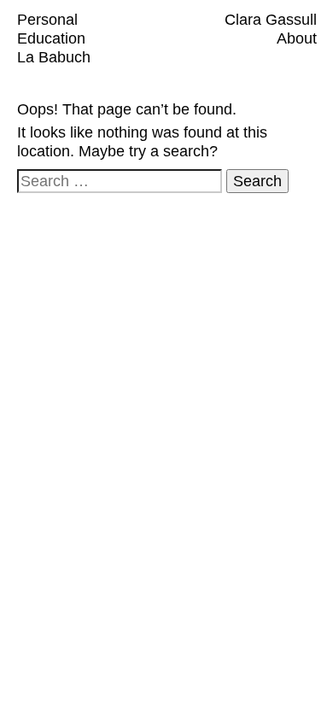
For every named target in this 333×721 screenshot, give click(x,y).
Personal (47, 19)
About (297, 38)
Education (51, 38)
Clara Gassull (271, 19)
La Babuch (54, 57)
